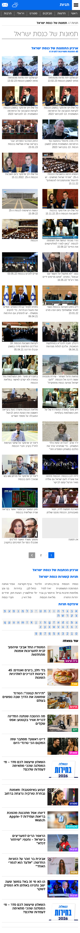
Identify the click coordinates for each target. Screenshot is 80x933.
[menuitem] (61, 14)
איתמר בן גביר (47, 592)
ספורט (33, 13)
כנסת (75, 583)
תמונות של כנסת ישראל (52, 23)
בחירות (18, 588)
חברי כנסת (8, 597)
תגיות (64, 5)
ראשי (74, 13)
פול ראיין (26, 597)
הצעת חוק (16, 592)
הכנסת (65, 583)
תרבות (8, 13)
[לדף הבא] (32, 555)
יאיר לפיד (46, 588)
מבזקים (47, 13)
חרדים (5, 592)
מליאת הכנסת (47, 597)
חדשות (61, 13)
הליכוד (38, 583)
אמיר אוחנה (8, 583)
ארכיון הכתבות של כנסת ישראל (55, 570)
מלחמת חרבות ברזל (67, 592)
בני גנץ (5, 588)
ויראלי (20, 13)
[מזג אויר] (15, 5)
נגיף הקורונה (25, 583)
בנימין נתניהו (52, 583)
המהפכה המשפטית (67, 588)
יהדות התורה (71, 597)
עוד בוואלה (70, 641)
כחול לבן (31, 588)
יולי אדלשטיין (30, 592)
